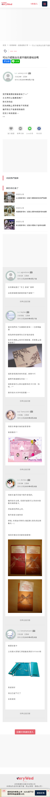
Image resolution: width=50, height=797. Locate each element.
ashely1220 (23, 73)
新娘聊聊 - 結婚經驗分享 (18, 45)
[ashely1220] (8, 77)
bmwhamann (26, 631)
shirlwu (24, 480)
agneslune (25, 272)
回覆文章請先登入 (25, 731)
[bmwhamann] (11, 634)
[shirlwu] (11, 483)
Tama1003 (25, 411)
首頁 (4, 45)
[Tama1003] (11, 415)
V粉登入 (34, 3)
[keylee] (11, 316)
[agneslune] (11, 276)
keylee (23, 312)
